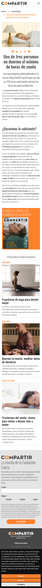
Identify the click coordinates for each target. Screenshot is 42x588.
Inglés (35, 499)
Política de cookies (21, 543)
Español (22, 499)
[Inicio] (14, 3)
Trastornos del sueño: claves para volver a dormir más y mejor (18, 421)
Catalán (9, 499)
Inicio (3, 11)
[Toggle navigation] (38, 3)
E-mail (3, 487)
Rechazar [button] (21, 580)
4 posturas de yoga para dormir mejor (20, 301)
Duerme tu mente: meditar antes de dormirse (21, 360)
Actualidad (16, 11)
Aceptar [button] (21, 576)
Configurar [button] (21, 584)
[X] (21, 51)
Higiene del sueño (8, 380)
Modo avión (6, 262)
